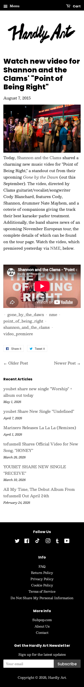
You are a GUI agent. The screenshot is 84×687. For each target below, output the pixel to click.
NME (55, 248)
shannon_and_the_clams (26, 327)
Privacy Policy (42, 579)
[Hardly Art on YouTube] (66, 541)
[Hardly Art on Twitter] (17, 541)
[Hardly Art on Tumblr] (57, 541)
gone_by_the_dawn (25, 314)
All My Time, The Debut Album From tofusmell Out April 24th (39, 492)
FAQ (42, 566)
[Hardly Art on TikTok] (37, 541)
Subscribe (67, 664)
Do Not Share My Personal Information (42, 598)
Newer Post (65, 363)
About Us (42, 626)
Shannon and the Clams (39, 157)
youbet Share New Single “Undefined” (38, 411)
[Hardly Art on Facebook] (26, 541)
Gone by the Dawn (40, 177)
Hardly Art (57, 677)
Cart (76, 6)
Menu (14, 5)
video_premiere (18, 334)
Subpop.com (42, 619)
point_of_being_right (23, 321)
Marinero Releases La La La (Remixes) (39, 427)
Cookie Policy (42, 585)
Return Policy (42, 572)
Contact (42, 632)
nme (53, 314)
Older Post (18, 363)
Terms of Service (42, 591)
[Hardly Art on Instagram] (47, 541)
